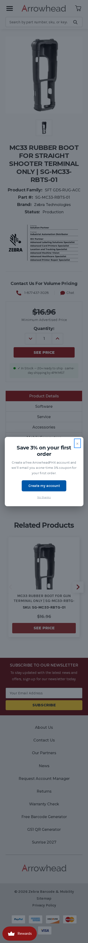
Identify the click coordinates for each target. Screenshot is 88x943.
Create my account (44, 486)
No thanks (44, 497)
